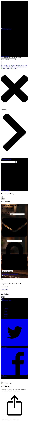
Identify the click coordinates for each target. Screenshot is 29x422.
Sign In (2, 56)
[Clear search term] (1, 64)
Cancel (2, 289)
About (5, 316)
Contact (6, 308)
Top (3, 299)
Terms (5, 311)
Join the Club (5, 274)
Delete (6, 289)
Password (4, 241)
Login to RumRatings (7, 271)
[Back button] (14, 27)
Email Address (6, 214)
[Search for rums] (1, 62)
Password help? (14, 274)
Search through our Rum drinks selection (11, 57)
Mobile (5, 314)
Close (2, 198)
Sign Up (7, 56)
